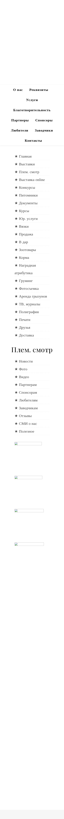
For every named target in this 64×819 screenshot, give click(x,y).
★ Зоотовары (25, 249)
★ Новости (24, 361)
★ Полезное (24, 431)
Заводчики (44, 130)
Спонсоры (44, 120)
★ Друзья (22, 327)
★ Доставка (24, 335)
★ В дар (21, 241)
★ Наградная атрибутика (25, 269)
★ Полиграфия (27, 311)
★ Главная (23, 156)
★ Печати (22, 319)
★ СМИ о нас (26, 423)
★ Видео (22, 376)
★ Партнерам (26, 384)
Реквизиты (38, 89)
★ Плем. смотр (27, 171)
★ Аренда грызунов (31, 296)
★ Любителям (26, 400)
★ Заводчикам (26, 407)
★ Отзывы (23, 415)
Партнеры (20, 120)
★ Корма (22, 257)
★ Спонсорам (26, 392)
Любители (19, 130)
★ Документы (26, 202)
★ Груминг (24, 280)
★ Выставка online (30, 179)
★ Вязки (22, 226)
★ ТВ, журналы (27, 303)
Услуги (32, 99)
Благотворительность (32, 109)
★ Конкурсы (25, 187)
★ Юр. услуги (26, 218)
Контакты (33, 140)
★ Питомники (26, 195)
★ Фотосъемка (27, 288)
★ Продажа (24, 234)
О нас (18, 89)
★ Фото (21, 368)
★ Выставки (25, 163)
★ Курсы (22, 210)
